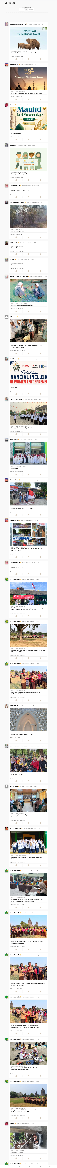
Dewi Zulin (13, 145)
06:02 (42, 202)
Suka (16, 56)
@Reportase (13, 350)
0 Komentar (20, 56)
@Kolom (12, 56)
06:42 (37, 185)
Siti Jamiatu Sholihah (16, 399)
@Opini (11, 512)
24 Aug (32, 259)
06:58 (33, 145)
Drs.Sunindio (14, 243)
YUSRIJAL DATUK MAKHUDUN (18, 746)
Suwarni (12, 105)
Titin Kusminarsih (15, 185)
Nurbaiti (12, 259)
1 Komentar (20, 308)
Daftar (31, 9)
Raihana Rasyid (14, 64)
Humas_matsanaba (15, 828)
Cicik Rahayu (14, 359)
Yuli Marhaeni (14, 786)
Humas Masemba (15, 579)
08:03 (32, 105)
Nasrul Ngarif (14, 705)
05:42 (35, 242)
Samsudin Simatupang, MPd (18, 24)
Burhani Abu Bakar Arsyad (17, 202)
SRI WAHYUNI (14, 439)
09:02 (36, 64)
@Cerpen (12, 251)
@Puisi (11, 136)
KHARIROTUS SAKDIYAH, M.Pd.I (19, 276)
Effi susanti (13, 317)
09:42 (43, 24)
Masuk (22, 9)
